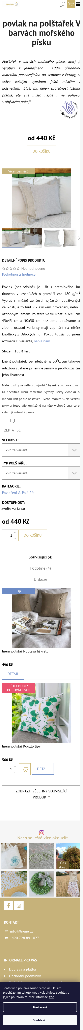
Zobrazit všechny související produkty (41, 794)
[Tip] (41, 617)
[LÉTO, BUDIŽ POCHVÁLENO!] (41, 712)
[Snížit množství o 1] (15, 538)
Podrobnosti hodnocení (20, 274)
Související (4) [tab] (40, 557)
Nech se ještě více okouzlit (42, 838)
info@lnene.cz (21, 931)
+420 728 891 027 (24, 938)
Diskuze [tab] (40, 579)
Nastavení (40, 1007)
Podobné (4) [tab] (40, 568)
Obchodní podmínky (25, 976)
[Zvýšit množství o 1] (15, 532)
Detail (13, 674)
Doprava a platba (22, 969)
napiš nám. (42, 341)
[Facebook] (8, 905)
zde (51, 997)
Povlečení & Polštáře (18, 492)
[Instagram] (19, 905)
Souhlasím (40, 1020)
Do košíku (42, 151)
